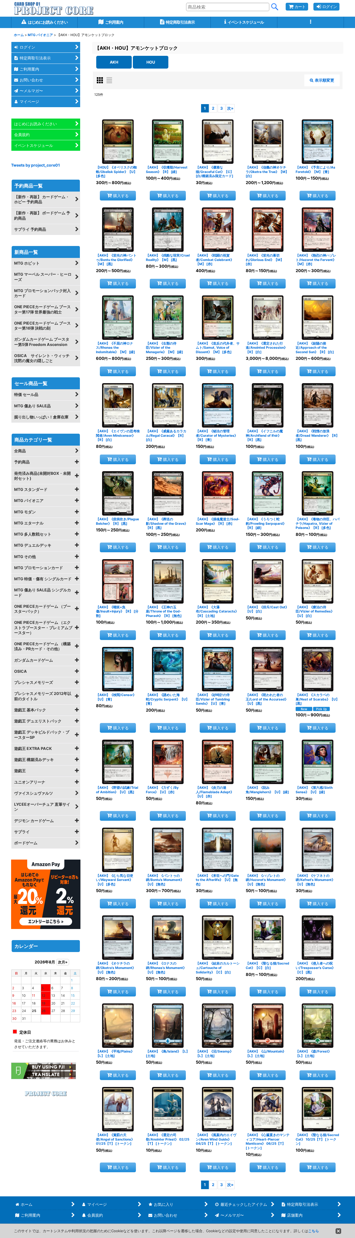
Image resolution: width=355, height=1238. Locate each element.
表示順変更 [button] (324, 80)
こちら (313, 1231)
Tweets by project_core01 (35, 165)
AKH (114, 62)
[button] (310, 22)
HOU (150, 62)
